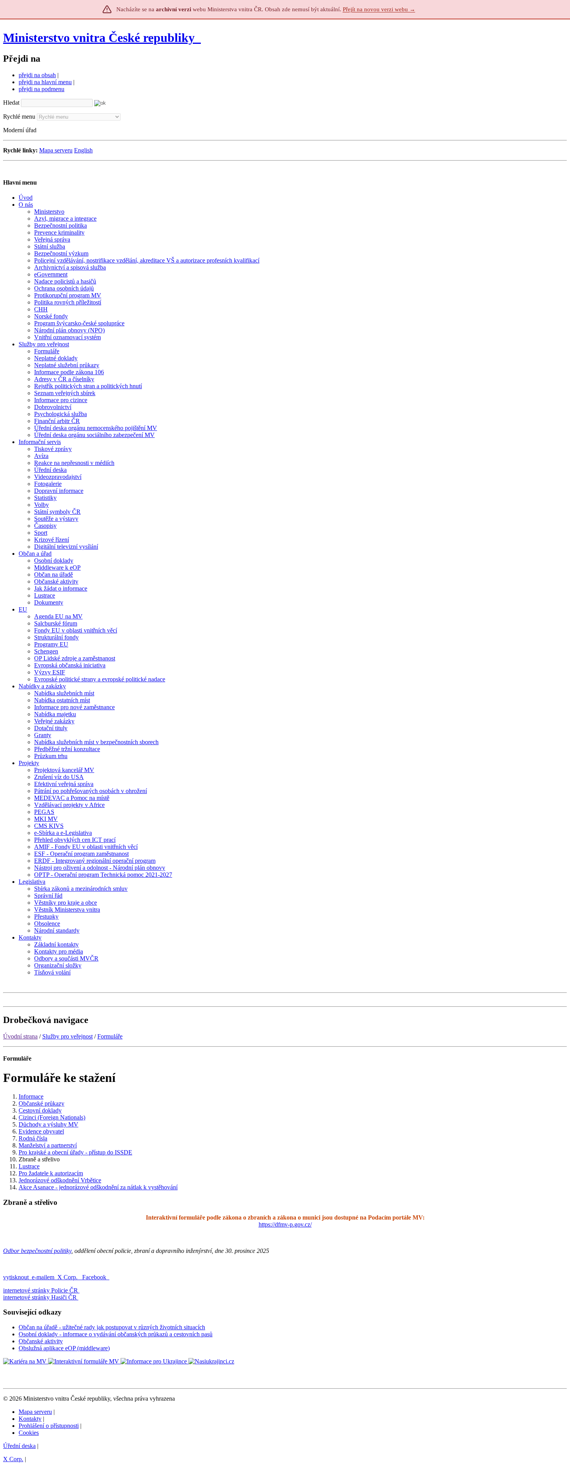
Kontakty (30, 1418)
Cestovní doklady (40, 1110)
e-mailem (43, 1277)
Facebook (95, 1277)
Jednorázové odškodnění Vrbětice (60, 1180)
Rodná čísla (33, 1138)
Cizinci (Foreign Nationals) (52, 1117)
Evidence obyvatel (41, 1131)
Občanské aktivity (41, 1341)
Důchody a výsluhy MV (48, 1124)
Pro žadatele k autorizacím (51, 1173)
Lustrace (29, 1166)
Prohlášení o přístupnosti (49, 1425)
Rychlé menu (19, 116)
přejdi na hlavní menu (45, 82)
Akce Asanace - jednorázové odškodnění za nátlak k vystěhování (98, 1187)
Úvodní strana (20, 1036)
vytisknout (16, 1277)
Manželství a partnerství (48, 1145)
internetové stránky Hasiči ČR (40, 1297)
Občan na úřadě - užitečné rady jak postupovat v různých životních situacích (112, 1327)
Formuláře (110, 1036)
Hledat (11, 102)
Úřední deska (19, 1446)
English (83, 150)
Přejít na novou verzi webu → (379, 9)
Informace (31, 1096)
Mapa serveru (56, 150)
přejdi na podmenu (41, 89)
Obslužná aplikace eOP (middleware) (64, 1348)
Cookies (29, 1432)
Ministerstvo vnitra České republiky (99, 38)
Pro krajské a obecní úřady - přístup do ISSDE (75, 1152)
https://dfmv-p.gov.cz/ (285, 1224)
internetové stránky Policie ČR (40, 1290)
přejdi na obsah (37, 75)
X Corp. (68, 1277)
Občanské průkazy (41, 1103)
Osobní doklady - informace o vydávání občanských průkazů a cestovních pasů (115, 1334)
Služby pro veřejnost (67, 1036)
